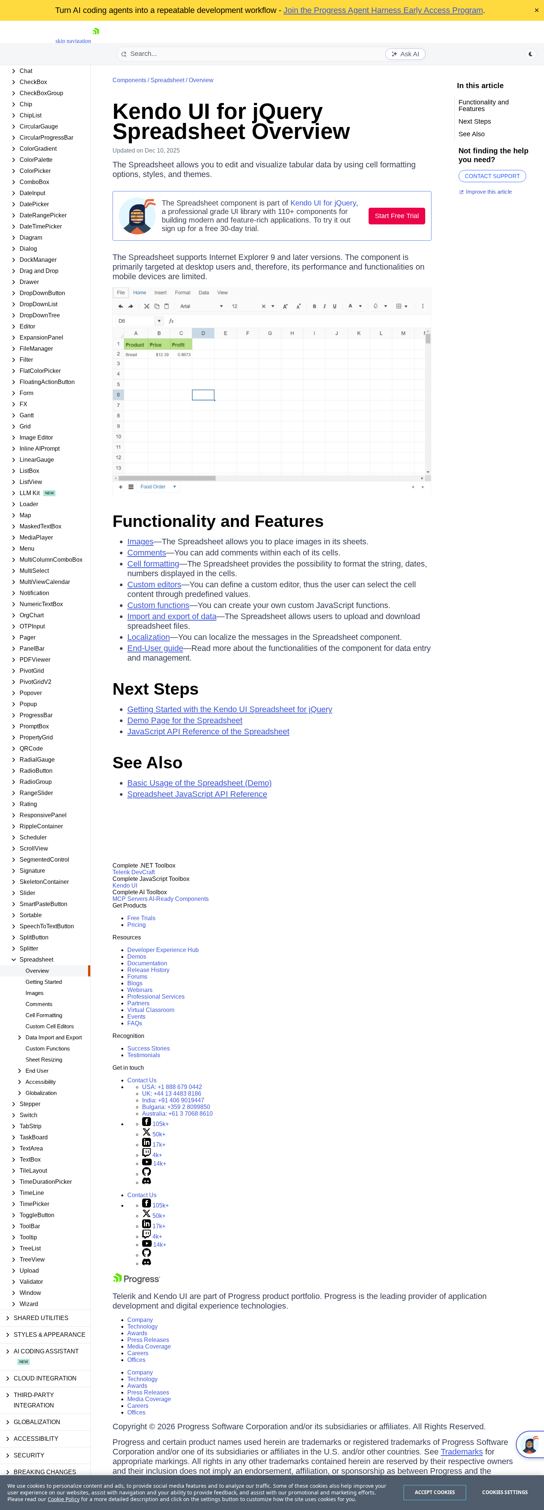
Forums (137, 976)
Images (35, 993)
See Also (147, 762)
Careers (137, 1353)
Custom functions (158, 605)
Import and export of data (171, 616)
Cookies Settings (505, 1492)
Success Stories (148, 1048)
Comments (39, 1004)
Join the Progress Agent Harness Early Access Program (383, 10)
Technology (142, 1326)
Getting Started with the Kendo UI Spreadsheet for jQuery (229, 709)
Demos (136, 956)
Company (140, 1320)
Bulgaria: (176, 1107)
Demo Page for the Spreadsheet (184, 720)
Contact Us (142, 1080)
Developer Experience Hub (163, 950)
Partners (138, 1003)
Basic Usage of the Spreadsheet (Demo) (199, 783)
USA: (172, 1087)
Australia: (177, 1113)
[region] (272, 1492)
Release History (148, 970)
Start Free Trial (397, 216)
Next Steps (156, 688)
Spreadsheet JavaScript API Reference (197, 794)
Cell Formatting (44, 1015)
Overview (37, 971)
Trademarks (462, 1451)
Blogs (134, 983)
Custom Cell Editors (50, 1026)
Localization (148, 637)
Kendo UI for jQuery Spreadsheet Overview (231, 121)
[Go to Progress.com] (137, 1282)
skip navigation (73, 41)
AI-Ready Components (179, 899)
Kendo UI (125, 885)
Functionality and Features (218, 521)
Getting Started (44, 982)
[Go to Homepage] (96, 41)
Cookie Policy (64, 1499)
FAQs (134, 1023)
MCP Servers (130, 899)
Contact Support (492, 176)
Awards (137, 1333)
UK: (171, 1093)
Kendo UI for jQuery (323, 203)
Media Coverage (149, 1346)
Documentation (147, 963)
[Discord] (146, 1182)
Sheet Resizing (44, 1059)
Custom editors (154, 584)
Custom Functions (48, 1048)
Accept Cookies (435, 1492)
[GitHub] (146, 1174)
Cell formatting (153, 563)
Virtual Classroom (150, 1010)
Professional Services (156, 996)
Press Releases (148, 1340)
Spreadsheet (167, 80)
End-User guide (155, 648)
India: (173, 1100)
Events (136, 1016)
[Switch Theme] (531, 54)
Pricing (136, 925)
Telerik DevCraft (134, 872)
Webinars (139, 990)
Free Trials (141, 918)
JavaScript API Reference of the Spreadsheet (208, 731)
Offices (136, 1360)
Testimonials (143, 1055)
